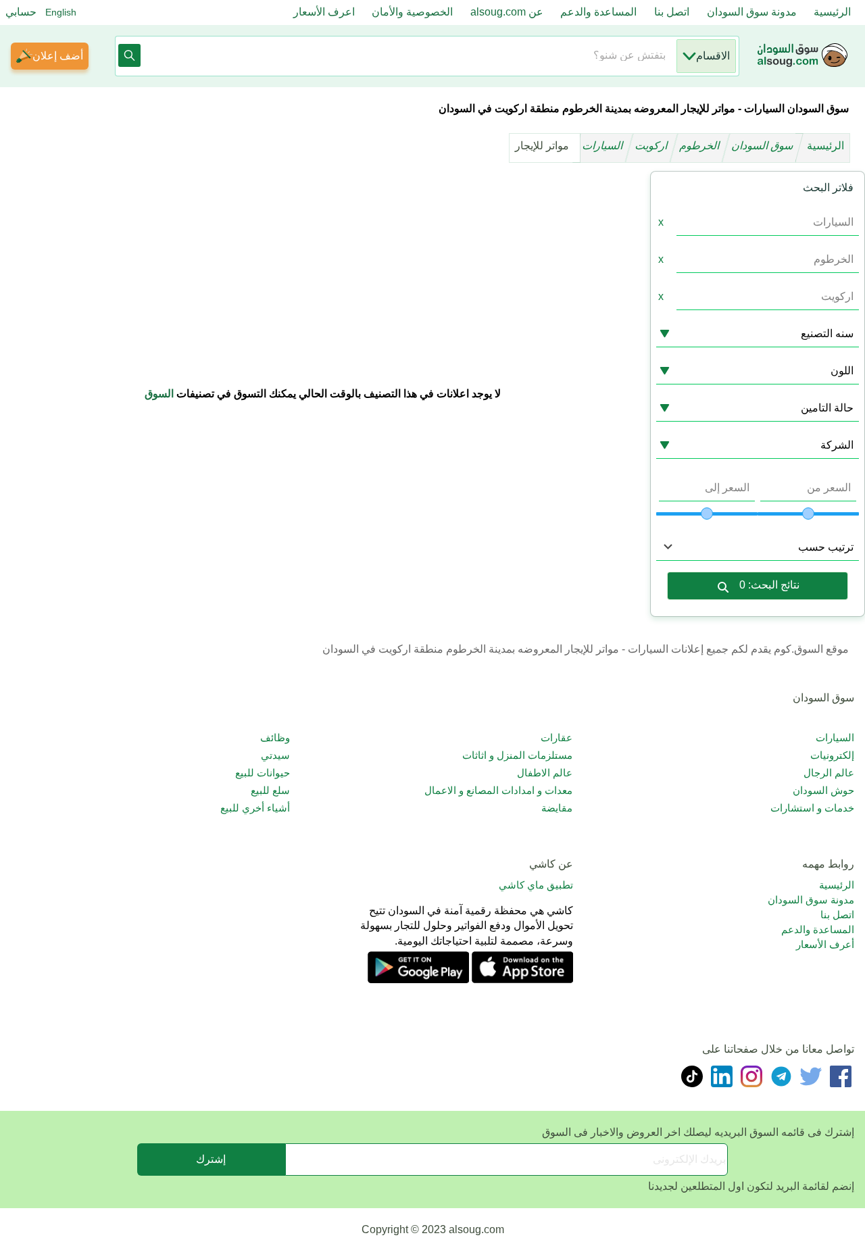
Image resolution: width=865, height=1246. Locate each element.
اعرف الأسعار (324, 12)
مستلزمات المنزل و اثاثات (517, 755)
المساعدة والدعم (598, 12)
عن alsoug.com (506, 12)
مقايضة (556, 808)
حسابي (20, 12)
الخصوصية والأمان (412, 12)
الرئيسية (832, 12)
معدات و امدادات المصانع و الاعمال (498, 790)
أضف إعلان (57, 55)
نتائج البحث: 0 (769, 585)
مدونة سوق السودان (752, 12)
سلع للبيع (270, 790)
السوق (159, 393)
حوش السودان (823, 790)
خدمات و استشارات (812, 808)
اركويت (652, 145)
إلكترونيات (832, 755)
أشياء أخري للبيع (255, 808)
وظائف (275, 737)
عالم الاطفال (544, 772)
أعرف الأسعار (825, 944)
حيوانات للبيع (262, 772)
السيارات (604, 145)
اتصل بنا (671, 12)
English (60, 12)
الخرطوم (700, 145)
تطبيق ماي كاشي (536, 885)
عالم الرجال (829, 772)
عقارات (556, 737)
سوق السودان (763, 145)
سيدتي (275, 755)
